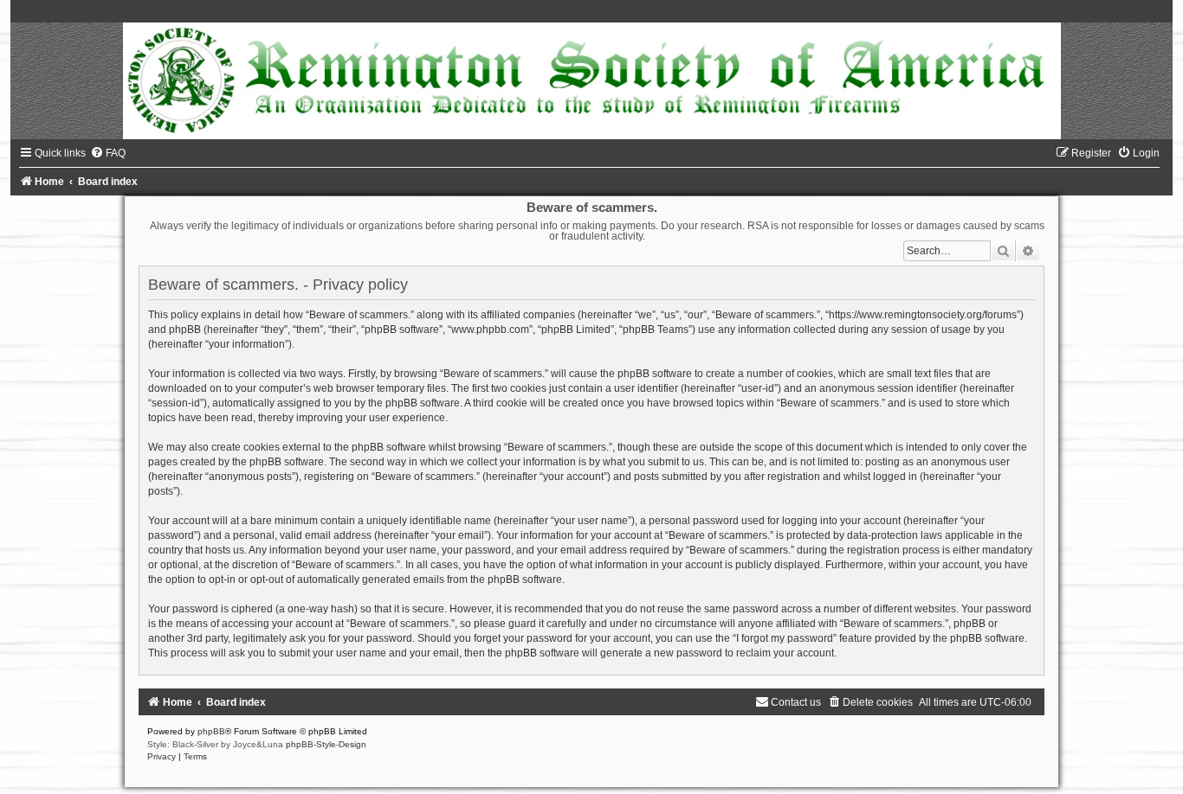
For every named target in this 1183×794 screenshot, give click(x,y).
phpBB (211, 731)
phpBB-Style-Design (326, 744)
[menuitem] (108, 153)
